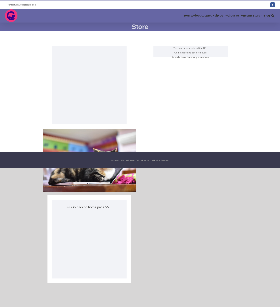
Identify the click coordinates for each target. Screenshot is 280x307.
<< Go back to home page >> (87, 207)
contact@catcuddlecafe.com (21, 4)
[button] (272, 15)
